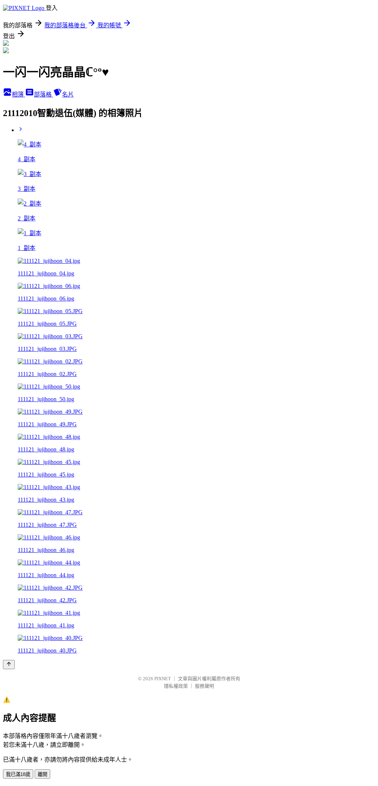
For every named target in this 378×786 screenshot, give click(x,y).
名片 (68, 94)
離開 (42, 774)
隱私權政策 (176, 686)
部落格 (43, 94)
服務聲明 (204, 686)
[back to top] (9, 664)
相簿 (18, 94)
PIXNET (162, 678)
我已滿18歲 (18, 774)
